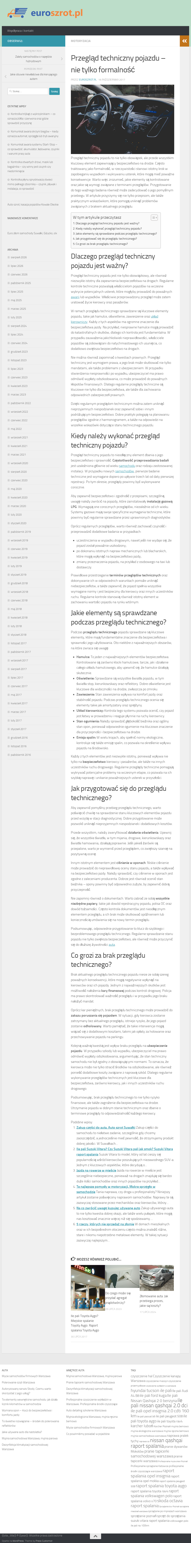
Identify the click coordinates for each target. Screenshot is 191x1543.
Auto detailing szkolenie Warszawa (86, 1410)
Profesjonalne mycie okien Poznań (173, 1461)
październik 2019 (21, 531)
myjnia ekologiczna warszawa (147, 1431)
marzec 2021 (18, 454)
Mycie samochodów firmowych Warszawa (26, 1376)
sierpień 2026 (19, 257)
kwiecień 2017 (19, 703)
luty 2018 (16, 626)
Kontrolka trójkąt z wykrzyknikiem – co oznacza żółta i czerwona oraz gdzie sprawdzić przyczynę (31, 118)
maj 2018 (16, 609)
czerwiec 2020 (19, 480)
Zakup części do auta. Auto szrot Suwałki (105, 1128)
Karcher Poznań (162, 1426)
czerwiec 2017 (19, 686)
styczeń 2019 (18, 574)
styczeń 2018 (18, 634)
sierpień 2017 (19, 669)
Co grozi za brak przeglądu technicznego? (102, 244)
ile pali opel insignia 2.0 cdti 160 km (160, 1413)
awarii (75, 297)
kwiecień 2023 (19, 386)
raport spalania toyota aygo (161, 1485)
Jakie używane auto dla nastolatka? (22, 1432)
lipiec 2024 (17, 334)
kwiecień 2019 (19, 557)
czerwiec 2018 (19, 600)
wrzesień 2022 (19, 411)
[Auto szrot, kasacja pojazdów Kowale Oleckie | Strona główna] (46, 13)
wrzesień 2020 (19, 463)
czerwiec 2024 (19, 343)
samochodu (127, 466)
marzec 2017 (18, 712)
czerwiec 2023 (19, 377)
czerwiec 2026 (19, 274)
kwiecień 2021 (19, 446)
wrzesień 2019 (19, 540)
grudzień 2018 (19, 583)
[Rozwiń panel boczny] (184, 41)
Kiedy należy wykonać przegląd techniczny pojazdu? (109, 228)
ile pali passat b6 (146, 1416)
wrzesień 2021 (19, 437)
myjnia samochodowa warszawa (148, 1435)
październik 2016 (21, 754)
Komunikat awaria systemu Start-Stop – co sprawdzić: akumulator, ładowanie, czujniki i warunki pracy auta (33, 149)
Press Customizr (44, 1540)
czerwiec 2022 (19, 420)
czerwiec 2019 (19, 549)
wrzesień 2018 (19, 592)
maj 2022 (16, 429)
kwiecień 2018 (19, 617)
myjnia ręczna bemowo (176, 1431)
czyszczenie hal (141, 1376)
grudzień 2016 (19, 737)
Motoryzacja (81, 41)
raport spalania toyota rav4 (149, 1491)
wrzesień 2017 (19, 660)
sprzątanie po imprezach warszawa (167, 1511)
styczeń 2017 (18, 729)
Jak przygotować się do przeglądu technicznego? (106, 238)
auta (112, 945)
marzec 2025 (18, 308)
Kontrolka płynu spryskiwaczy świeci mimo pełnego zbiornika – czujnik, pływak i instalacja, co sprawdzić (32, 184)
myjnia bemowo (180, 1426)
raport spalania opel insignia (152, 1473)
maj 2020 (16, 489)
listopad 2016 (18, 746)
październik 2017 (21, 652)
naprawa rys (144, 1441)
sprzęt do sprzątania (171, 1516)
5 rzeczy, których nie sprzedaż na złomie (105, 1224)
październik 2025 (21, 283)
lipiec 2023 (17, 369)
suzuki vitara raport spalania (150, 1521)
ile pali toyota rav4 (170, 1421)
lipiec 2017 (17, 677)
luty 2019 (16, 566)
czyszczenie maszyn (157, 1381)
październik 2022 (21, 403)
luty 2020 (16, 514)
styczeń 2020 (18, 523)
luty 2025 (16, 317)
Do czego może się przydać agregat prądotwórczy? (118, 1298)
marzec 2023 (18, 394)
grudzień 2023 (19, 351)
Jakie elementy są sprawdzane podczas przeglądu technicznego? (116, 233)
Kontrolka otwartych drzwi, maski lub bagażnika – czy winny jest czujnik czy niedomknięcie (30, 166)
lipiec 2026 (17, 266)
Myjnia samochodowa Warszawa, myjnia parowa (29, 1438)
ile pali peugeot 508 (169, 1416)
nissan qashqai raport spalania (156, 1443)
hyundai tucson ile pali (151, 1390)
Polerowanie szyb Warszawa (18, 1382)
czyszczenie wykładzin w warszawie (161, 1386)
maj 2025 (16, 300)
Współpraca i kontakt (20, 30)
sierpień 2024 (19, 326)
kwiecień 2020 (19, 497)
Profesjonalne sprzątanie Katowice (149, 1466)
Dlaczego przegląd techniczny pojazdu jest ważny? (107, 223)
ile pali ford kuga (153, 1395)
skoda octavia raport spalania (157, 1503)
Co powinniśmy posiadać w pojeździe (88, 1434)
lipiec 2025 (17, 291)
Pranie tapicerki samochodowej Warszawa (90, 1382)
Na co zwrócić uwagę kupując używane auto (108, 1208)
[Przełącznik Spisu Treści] (152, 217)
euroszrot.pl (88, 79)
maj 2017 (16, 694)
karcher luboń (142, 1425)
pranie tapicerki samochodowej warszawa (152, 1453)
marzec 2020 (18, 506)
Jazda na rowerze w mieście (96, 1170)
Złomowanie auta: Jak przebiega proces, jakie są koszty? (154, 1300)
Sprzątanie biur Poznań (169, 1506)
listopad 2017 (18, 643)
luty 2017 (16, 720)
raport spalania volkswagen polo (155, 1493)
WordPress (18, 1540)
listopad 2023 (18, 360)
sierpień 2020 (19, 471)
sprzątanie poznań (143, 1516)
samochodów (124, 471)
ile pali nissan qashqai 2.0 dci (159, 1403)
